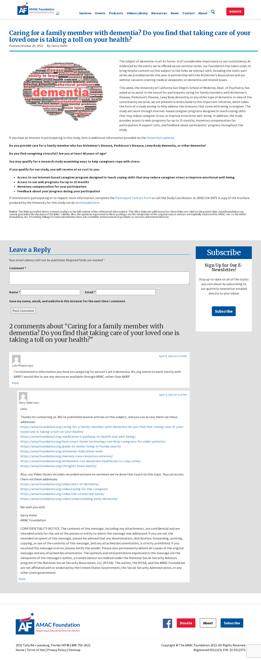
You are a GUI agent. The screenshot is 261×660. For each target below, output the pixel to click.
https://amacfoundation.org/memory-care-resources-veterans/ (66, 456)
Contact (188, 13)
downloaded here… (89, 202)
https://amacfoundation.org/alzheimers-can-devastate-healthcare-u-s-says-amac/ (80, 461)
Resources (159, 13)
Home (20, 650)
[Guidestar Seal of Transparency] (62, 13)
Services (85, 13)
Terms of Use (36, 650)
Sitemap (74, 650)
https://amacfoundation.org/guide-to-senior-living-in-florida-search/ (70, 446)
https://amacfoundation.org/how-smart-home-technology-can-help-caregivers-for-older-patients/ (93, 441)
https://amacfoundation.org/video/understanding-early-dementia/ (69, 498)
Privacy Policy (56, 650)
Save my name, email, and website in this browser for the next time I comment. (67, 301)
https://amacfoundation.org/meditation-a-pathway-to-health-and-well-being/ (78, 436)
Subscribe (224, 311)
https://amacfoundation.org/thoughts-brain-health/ (58, 466)
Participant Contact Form (133, 198)
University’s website (160, 138)
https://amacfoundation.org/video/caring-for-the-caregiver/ (64, 489)
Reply (15, 383)
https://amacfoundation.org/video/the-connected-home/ (62, 494)
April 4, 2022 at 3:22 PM (173, 394)
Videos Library (137, 13)
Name (14, 292)
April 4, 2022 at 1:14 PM (173, 356)
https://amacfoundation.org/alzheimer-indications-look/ (61, 451)
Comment (17, 268)
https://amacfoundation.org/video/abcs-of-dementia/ (59, 484)
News (175, 13)
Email (90, 292)
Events (100, 13)
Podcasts (116, 13)
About (202, 13)
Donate (235, 11)
